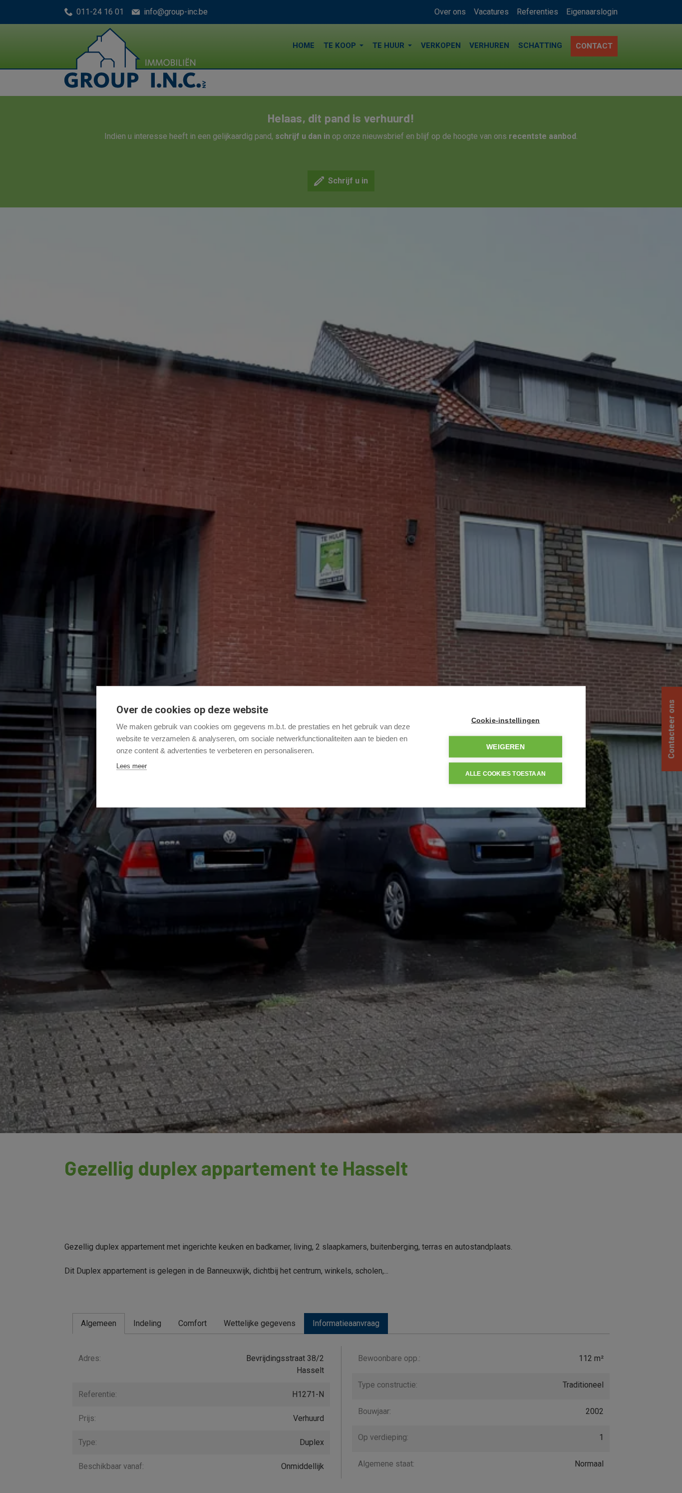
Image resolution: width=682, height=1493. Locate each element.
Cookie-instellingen (505, 720)
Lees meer (131, 765)
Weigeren (505, 746)
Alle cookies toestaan (505, 773)
